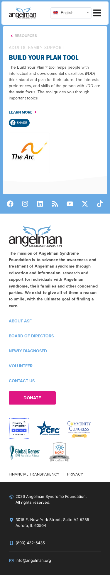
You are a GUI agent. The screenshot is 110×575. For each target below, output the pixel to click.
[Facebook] (10, 204)
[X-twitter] (85, 204)
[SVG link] (22, 12)
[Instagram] (25, 204)
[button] (19, 123)
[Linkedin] (40, 204)
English (66, 13)
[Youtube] (70, 204)
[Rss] (55, 204)
